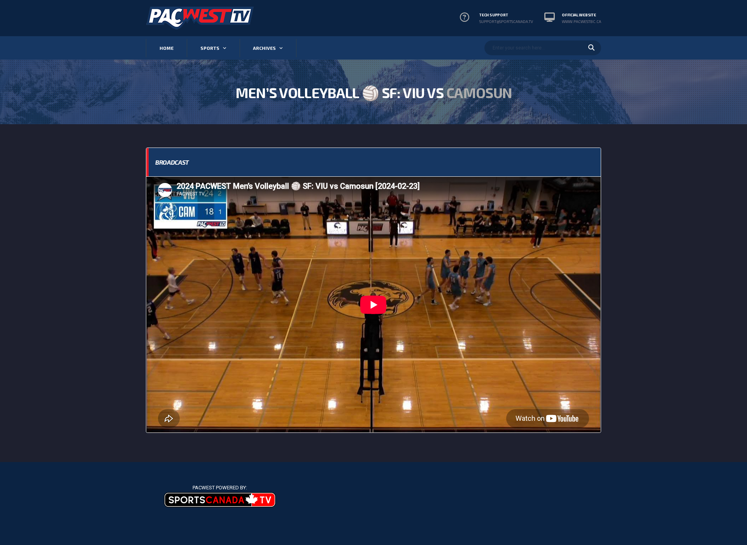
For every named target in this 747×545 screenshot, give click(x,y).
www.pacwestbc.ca (581, 21)
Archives (264, 48)
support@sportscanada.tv (506, 21)
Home (167, 48)
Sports (209, 48)
